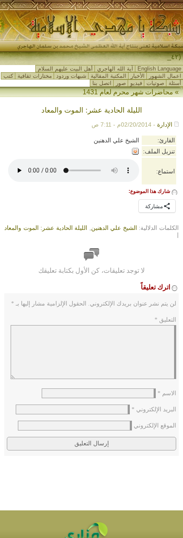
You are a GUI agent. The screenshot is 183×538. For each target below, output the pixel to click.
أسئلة (175, 83)
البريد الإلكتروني (154, 409)
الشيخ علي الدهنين (114, 227)
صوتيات (155, 83)
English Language (159, 68)
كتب (8, 76)
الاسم (166, 393)
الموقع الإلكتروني (155, 425)
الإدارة (164, 124)
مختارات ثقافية (34, 76)
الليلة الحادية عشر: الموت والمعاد (45, 227)
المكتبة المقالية (108, 76)
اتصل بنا (102, 83)
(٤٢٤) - (171, 56)
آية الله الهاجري (115, 68)
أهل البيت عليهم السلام (65, 68)
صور (121, 83)
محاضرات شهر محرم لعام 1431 (128, 92)
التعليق (165, 320)
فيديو (136, 83)
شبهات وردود (71, 76)
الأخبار (138, 76)
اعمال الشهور (165, 76)
